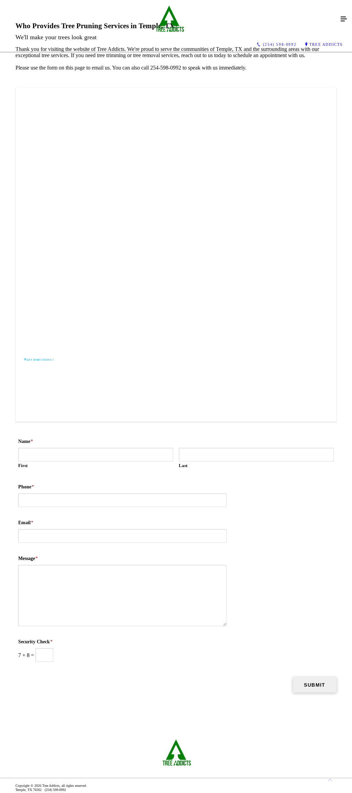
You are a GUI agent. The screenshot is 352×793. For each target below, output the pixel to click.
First (23, 465)
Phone (26, 486)
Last (183, 465)
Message (28, 558)
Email (25, 522)
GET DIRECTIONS (38, 360)
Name (25, 441)
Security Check (35, 641)
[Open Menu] (344, 19)
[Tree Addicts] (169, 19)
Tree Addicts (326, 44)
